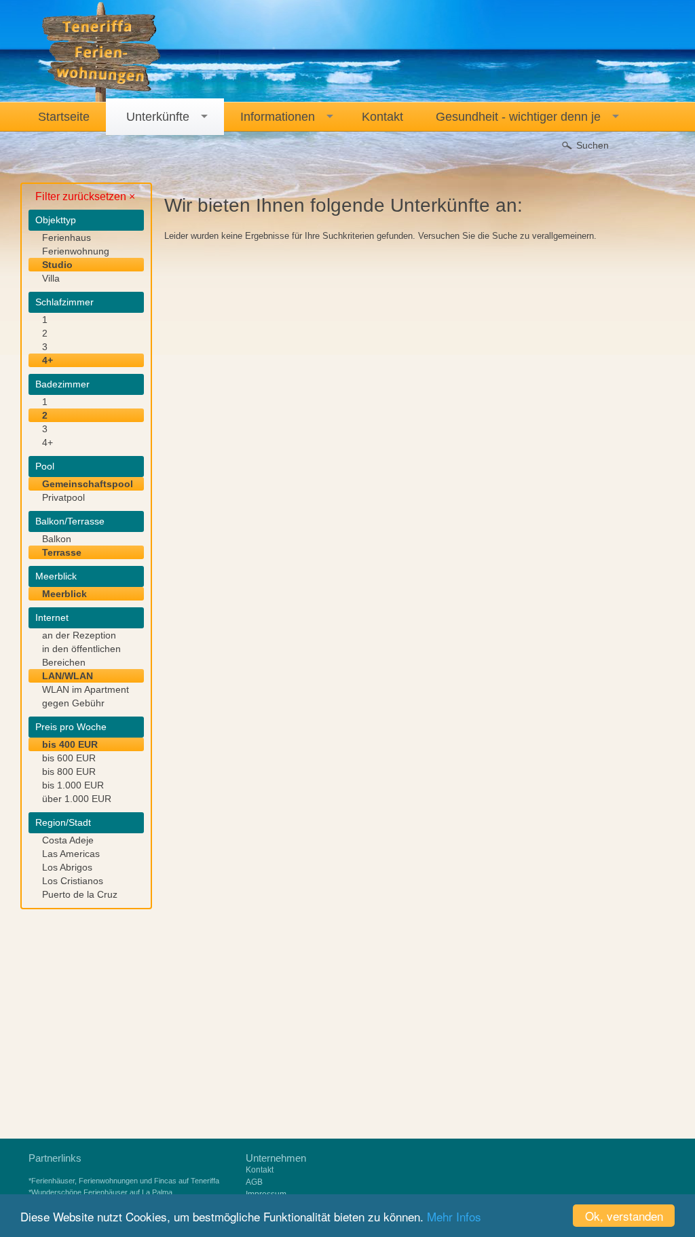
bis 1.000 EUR (73, 785)
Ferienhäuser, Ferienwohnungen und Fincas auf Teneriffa (125, 1181)
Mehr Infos (454, 1216)
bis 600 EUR (69, 758)
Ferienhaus (66, 237)
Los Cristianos (72, 880)
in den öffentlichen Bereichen (81, 655)
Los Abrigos (67, 867)
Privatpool (63, 497)
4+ (47, 360)
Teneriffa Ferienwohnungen (101, 52)
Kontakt (260, 1170)
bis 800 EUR (69, 771)
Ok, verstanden (624, 1215)
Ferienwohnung (75, 251)
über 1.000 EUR (76, 798)
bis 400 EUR (70, 744)
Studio (57, 264)
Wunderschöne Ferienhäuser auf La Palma (101, 1192)
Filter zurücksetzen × (85, 196)
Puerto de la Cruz (79, 894)
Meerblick (64, 593)
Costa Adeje (68, 840)
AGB (254, 1182)
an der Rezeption (79, 635)
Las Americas (71, 853)
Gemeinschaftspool (87, 483)
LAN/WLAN (67, 675)
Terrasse (61, 552)
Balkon (56, 538)
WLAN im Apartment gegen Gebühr (85, 696)
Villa (51, 278)
